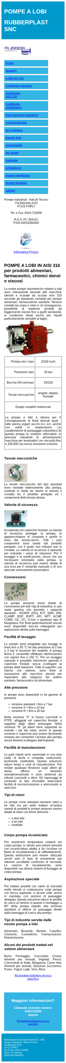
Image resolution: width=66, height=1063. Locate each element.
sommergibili (14, 145)
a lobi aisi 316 (15, 78)
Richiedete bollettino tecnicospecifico (33, 977)
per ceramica (14, 130)
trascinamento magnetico (22, 115)
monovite (12, 160)
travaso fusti (13, 137)
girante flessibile (16, 183)
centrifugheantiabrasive (14, 106)
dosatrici (11, 70)
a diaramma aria (16, 122)
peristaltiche (13, 167)
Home (10, 63)
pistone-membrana (18, 175)
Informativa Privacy (26, 251)
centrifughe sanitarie (19, 85)
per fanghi (12, 152)
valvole (10, 190)
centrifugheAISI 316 (13, 95)
